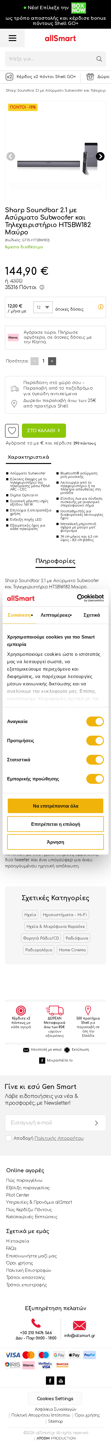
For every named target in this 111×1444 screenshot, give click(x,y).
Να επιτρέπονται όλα (55, 806)
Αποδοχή (49, 1138)
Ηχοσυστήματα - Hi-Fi (65, 915)
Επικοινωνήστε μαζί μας (31, 1256)
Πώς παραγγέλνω (24, 1180)
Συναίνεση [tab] (19, 615)
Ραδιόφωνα (77, 938)
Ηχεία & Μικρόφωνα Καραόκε (56, 927)
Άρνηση (55, 842)
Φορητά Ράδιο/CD (41, 938)
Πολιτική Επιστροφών (28, 1270)
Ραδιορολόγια (38, 950)
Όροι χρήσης (19, 1263)
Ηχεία (30, 915)
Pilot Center (18, 1195)
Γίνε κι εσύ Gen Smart (41, 1094)
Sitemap (55, 1421)
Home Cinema (72, 950)
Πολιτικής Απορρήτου (59, 1138)
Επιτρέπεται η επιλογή (55, 823)
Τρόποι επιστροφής (26, 1285)
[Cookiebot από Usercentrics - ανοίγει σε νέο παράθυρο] (78, 598)
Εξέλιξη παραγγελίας (28, 1188)
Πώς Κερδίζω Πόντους (29, 1210)
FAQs (11, 1249)
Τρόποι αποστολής (25, 1278)
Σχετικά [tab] (92, 615)
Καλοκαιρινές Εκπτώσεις (31, 1217)
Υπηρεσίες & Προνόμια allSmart (39, 1202)
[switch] (95, 741)
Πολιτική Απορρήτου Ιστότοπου (40, 1415)
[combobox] (43, 307)
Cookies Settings (55, 1398)
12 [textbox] (39, 307)
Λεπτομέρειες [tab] (55, 615)
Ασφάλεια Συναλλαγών (55, 1409)
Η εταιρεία (17, 1241)
